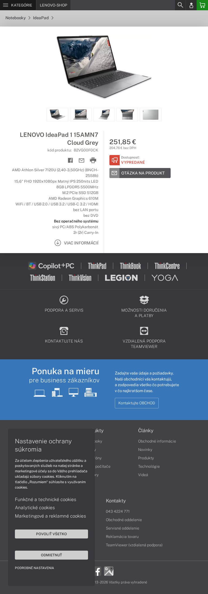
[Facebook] (96, 571)
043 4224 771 (118, 511)
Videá (143, 475)
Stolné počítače (96, 466)
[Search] (180, 5)
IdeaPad (41, 17)
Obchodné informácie (157, 441)
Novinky (145, 449)
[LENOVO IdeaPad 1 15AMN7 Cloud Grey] (104, 67)
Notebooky (16, 17)
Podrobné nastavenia (34, 568)
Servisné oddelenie (122, 528)
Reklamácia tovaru (122, 536)
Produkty (146, 458)
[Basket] (202, 5)
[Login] (191, 5)
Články (146, 430)
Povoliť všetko (51, 534)
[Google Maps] (108, 571)
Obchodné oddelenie (124, 520)
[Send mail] (81, 160)
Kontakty (116, 500)
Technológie (149, 466)
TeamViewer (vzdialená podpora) (134, 545)
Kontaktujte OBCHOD (136, 403)
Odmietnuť (51, 555)
